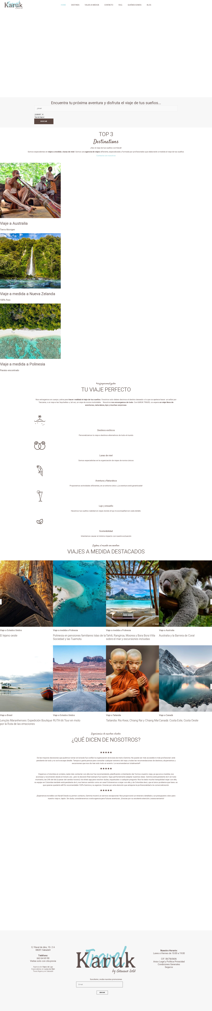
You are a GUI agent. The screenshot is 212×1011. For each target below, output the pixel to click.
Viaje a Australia (113, 630)
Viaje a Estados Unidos (11, 715)
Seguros (169, 967)
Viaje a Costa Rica (167, 715)
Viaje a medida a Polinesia (12, 630)
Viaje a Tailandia (60, 715)
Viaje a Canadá (113, 715)
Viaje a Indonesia (167, 630)
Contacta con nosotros (106, 155)
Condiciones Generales (169, 964)
